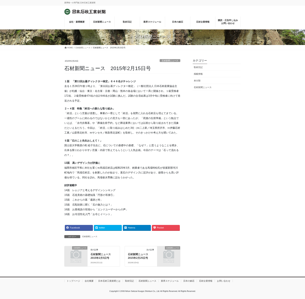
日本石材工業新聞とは (109, 281)
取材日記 (198, 67)
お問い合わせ (223, 281)
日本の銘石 (188, 281)
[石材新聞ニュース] (75, 253)
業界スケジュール (170, 281)
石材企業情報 (205, 281)
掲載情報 (198, 74)
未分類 (197, 80)
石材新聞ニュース (170, 60)
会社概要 (89, 281)
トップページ (73, 281)
